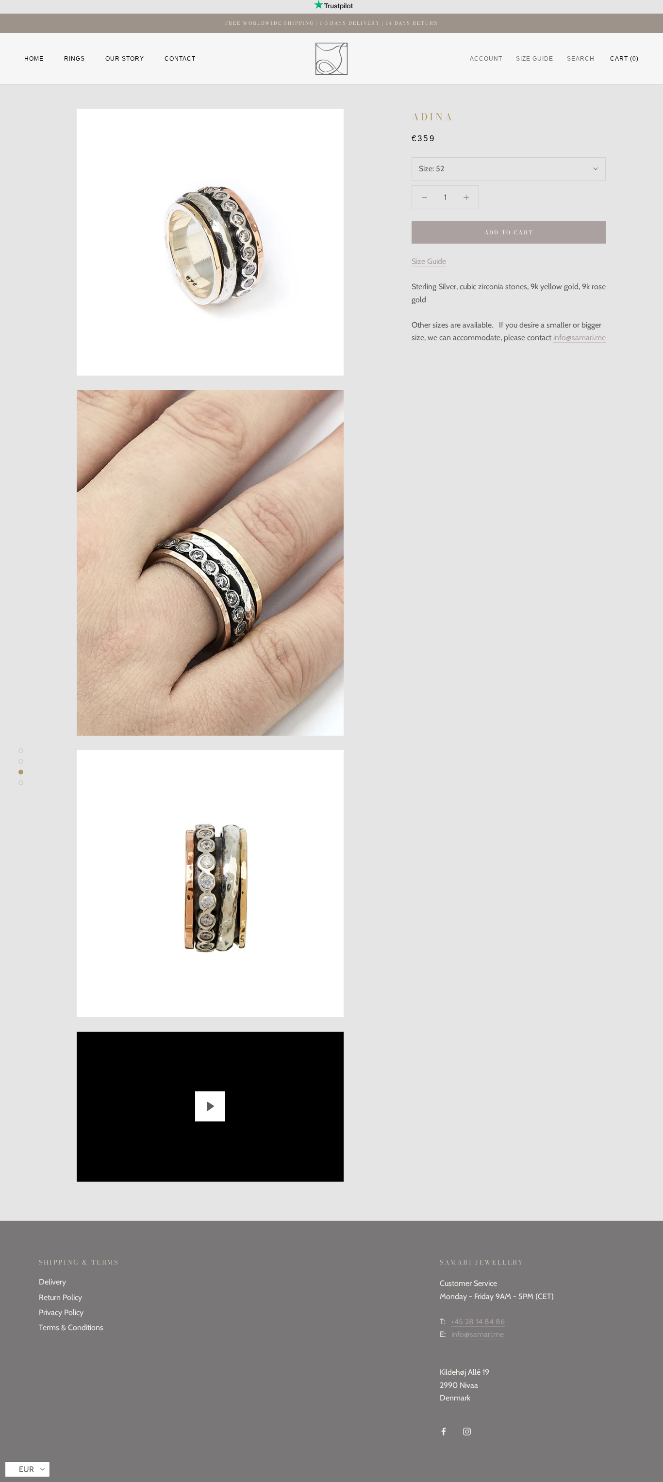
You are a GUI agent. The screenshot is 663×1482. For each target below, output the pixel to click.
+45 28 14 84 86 (478, 1321)
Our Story (124, 58)
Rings (74, 58)
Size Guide (429, 261)
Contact (180, 58)
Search (581, 58)
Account (486, 58)
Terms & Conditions (71, 1327)
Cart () (624, 58)
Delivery (52, 1281)
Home (34, 58)
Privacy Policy (61, 1312)
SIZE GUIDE (534, 58)
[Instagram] (467, 1431)
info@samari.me (579, 337)
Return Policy (60, 1297)
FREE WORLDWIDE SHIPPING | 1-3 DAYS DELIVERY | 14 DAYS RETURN (331, 23)
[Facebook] (444, 1431)
